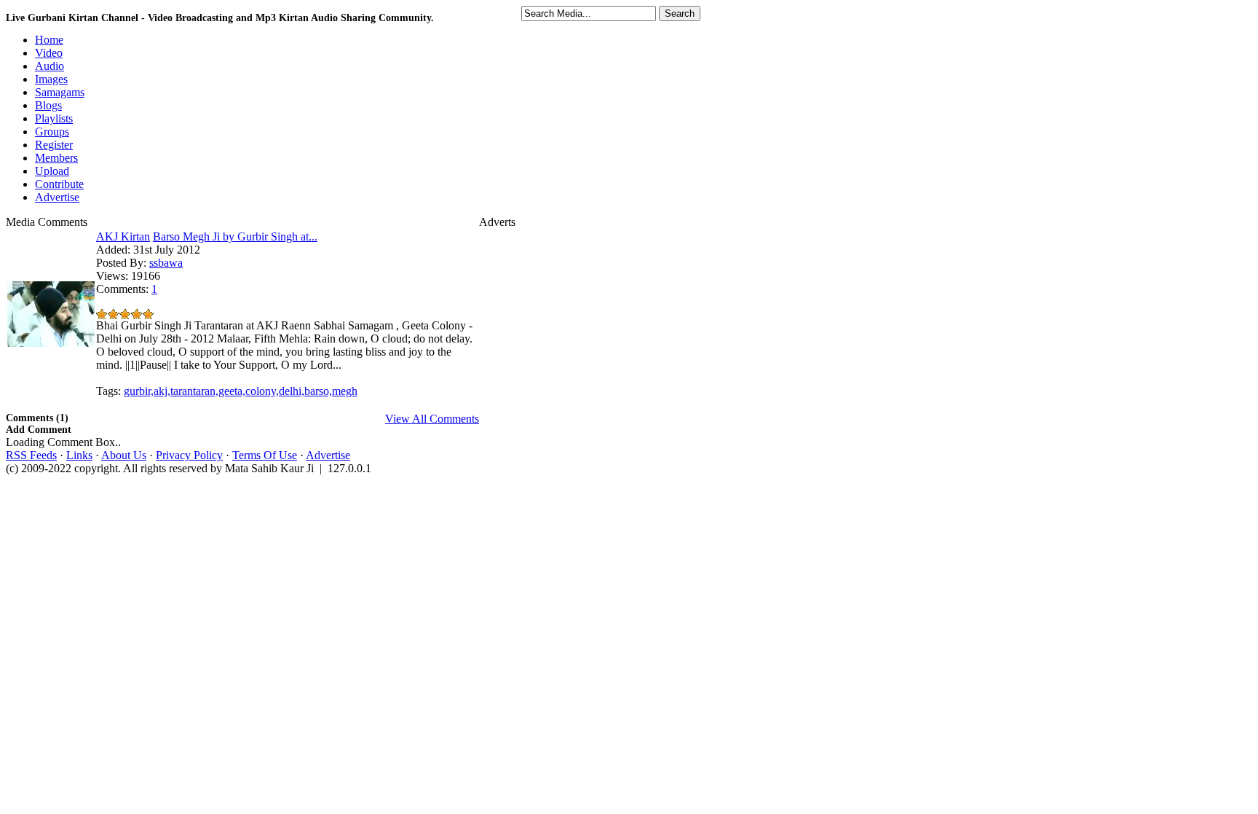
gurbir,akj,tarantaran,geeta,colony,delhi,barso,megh (240, 391)
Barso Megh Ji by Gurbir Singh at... (235, 236)
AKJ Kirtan (123, 236)
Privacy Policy (189, 455)
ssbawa (166, 263)
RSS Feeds (31, 455)
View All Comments (432, 418)
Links (79, 455)
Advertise (328, 455)
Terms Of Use (264, 455)
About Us (123, 455)
